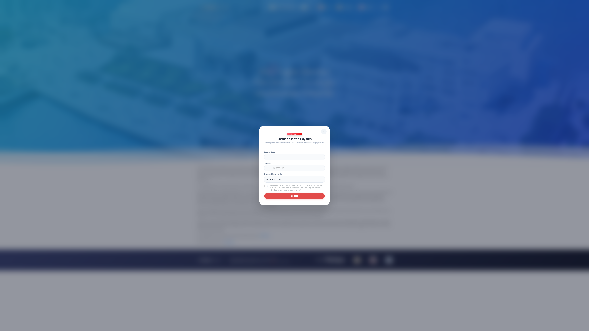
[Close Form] (324, 131)
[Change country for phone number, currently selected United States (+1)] (267, 168)
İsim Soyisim (270, 152)
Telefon (268, 163)
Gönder (294, 196)
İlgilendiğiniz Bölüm (273, 174)
